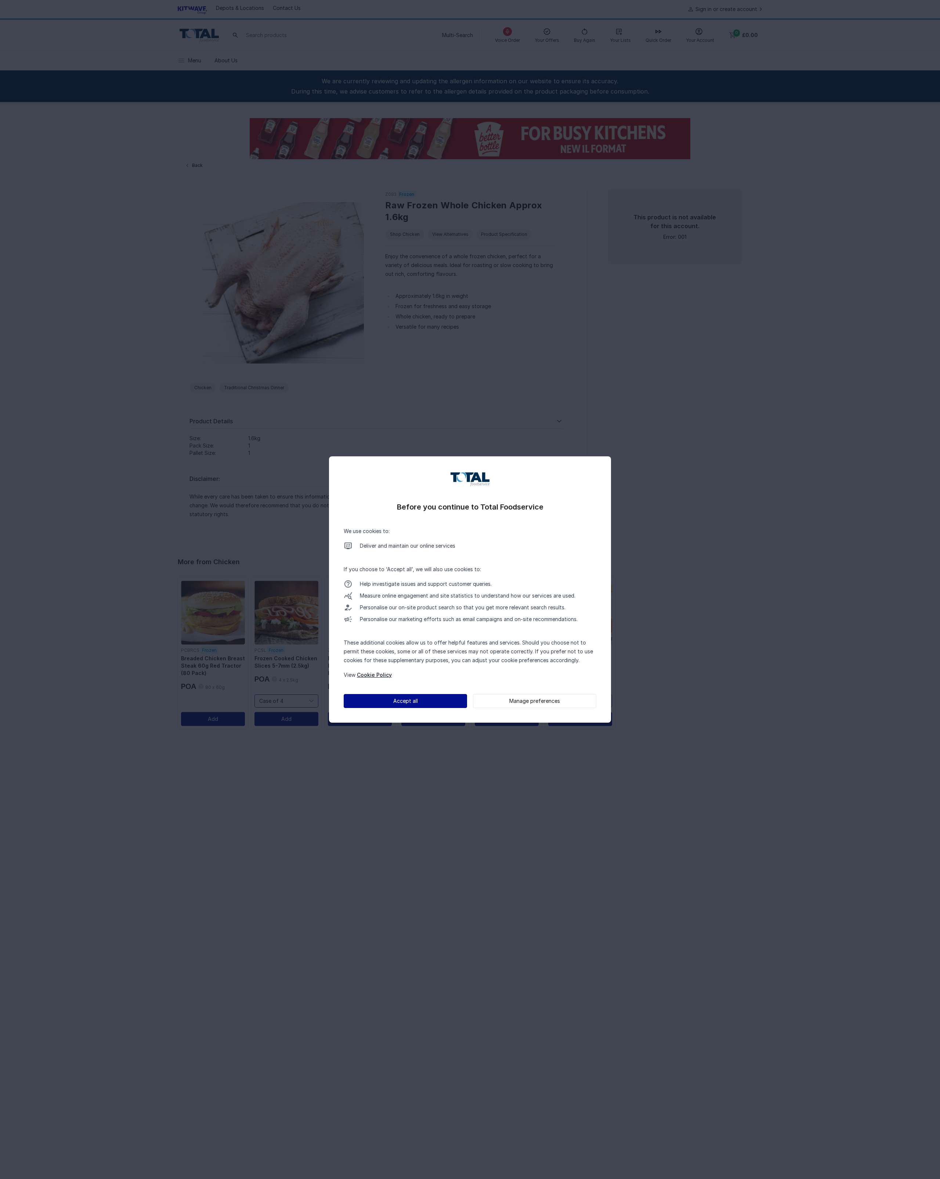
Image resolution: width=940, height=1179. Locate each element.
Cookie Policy (374, 675)
